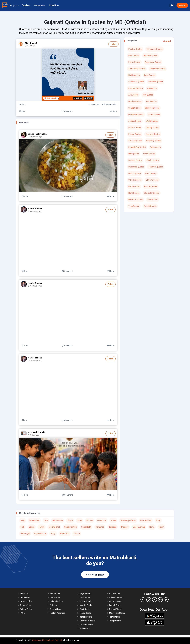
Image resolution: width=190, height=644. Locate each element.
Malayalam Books (87, 621)
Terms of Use (25, 605)
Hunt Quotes (133, 193)
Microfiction (57, 520)
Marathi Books (86, 605)
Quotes (90, 520)
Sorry (53, 533)
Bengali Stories (115, 609)
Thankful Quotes (155, 167)
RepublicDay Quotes (137, 147)
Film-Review (34, 520)
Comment (68, 111)
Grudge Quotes (134, 101)
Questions (101, 520)
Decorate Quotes (135, 199)
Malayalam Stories (117, 613)
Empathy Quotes (153, 140)
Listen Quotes (154, 114)
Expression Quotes (153, 62)
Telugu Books (85, 613)
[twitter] (154, 599)
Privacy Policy (26, 601)
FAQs (22, 613)
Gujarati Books (86, 601)
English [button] (13, 5)
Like (23, 111)
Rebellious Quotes (157, 69)
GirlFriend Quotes (135, 114)
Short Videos (55, 609)
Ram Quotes (133, 55)
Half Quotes (133, 154)
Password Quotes (136, 167)
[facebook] (142, 599)
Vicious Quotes (134, 180)
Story (79, 520)
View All (167, 41)
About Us (24, 593)
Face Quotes (149, 75)
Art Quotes (152, 88)
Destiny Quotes (152, 127)
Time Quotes (133, 206)
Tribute (77, 533)
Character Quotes (151, 193)
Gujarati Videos (56, 601)
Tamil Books (85, 609)
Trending (26, 5)
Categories (39, 5)
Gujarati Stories (116, 597)
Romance (100, 527)
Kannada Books (86, 625)
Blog (22, 520)
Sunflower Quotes (136, 82)
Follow (113, 44)
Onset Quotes (149, 154)
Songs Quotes (134, 108)
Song (158, 520)
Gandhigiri (25, 533)
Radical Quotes (150, 186)
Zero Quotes (151, 101)
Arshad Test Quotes (136, 69)
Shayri (70, 520)
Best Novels (55, 597)
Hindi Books (85, 597)
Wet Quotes (148, 95)
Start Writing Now (95, 574)
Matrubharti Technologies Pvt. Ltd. (47, 640)
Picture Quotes (134, 127)
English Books (86, 593)
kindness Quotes (155, 82)
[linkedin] (166, 599)
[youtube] (160, 599)
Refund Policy (26, 609)
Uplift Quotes (134, 75)
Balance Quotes (150, 55)
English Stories (115, 605)
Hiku (46, 520)
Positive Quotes (135, 49)
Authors (53, 605)
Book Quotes (134, 186)
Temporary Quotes (154, 49)
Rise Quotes (152, 199)
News (151, 527)
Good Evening (139, 527)
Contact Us (25, 597)
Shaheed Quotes (152, 108)
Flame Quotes (134, 62)
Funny (41, 527)
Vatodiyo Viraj (40, 533)
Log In (182, 5)
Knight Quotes (152, 160)
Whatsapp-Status (128, 520)
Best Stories (55, 593)
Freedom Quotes (135, 88)
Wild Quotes (155, 147)
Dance (31, 527)
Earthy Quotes (152, 180)
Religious (112, 527)
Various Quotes (135, 140)
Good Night (86, 527)
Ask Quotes (133, 95)
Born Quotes (150, 173)
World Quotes (152, 121)
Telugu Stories (115, 621)
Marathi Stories (115, 601)
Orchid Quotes (134, 173)
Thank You (64, 533)
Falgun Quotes (134, 134)
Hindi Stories (114, 593)
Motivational (54, 527)
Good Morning (70, 527)
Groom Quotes (150, 206)
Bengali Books (86, 617)
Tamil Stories (114, 617)
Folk (22, 527)
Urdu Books (85, 628)
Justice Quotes (134, 121)
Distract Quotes (135, 160)
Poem (161, 527)
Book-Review (145, 520)
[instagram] (148, 599)
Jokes (113, 520)
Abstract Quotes (153, 134)
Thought (124, 527)
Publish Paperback (58, 613)
